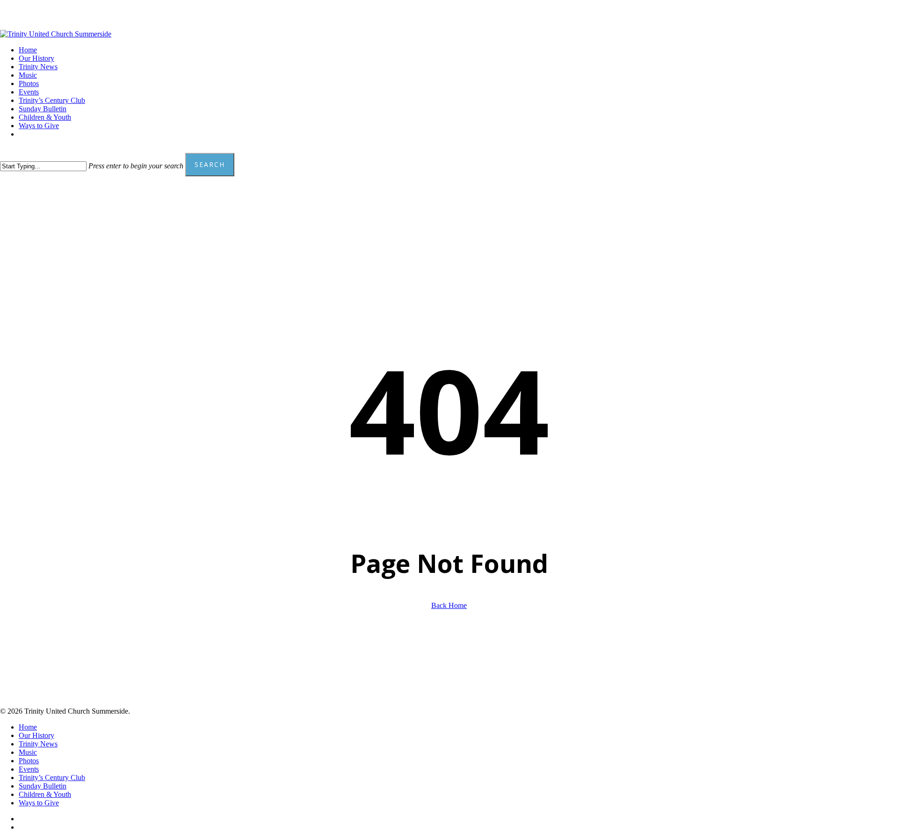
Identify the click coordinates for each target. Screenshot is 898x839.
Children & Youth (45, 794)
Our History (36, 735)
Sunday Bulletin (42, 786)
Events (29, 769)
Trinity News (38, 744)
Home (28, 727)
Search (210, 164)
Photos (29, 761)
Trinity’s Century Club (52, 777)
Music (28, 752)
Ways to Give (39, 803)
